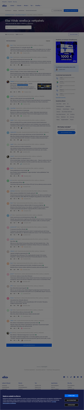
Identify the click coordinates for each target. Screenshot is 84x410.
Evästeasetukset (71, 405)
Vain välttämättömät (71, 400)
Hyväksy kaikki (71, 395)
